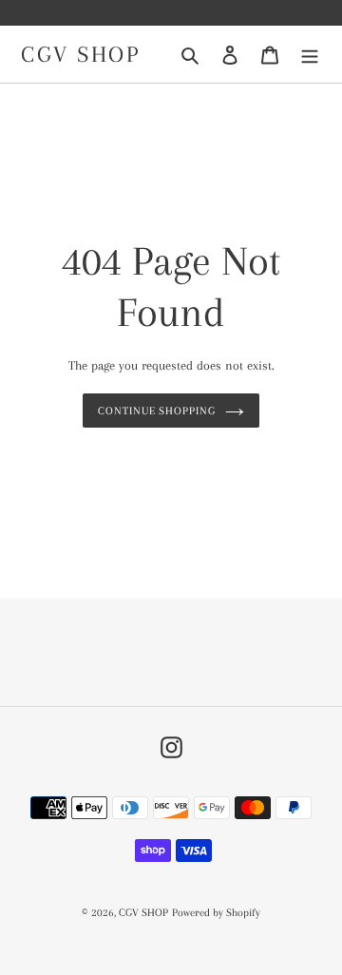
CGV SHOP (80, 54)
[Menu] (310, 54)
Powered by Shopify (216, 913)
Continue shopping (157, 410)
